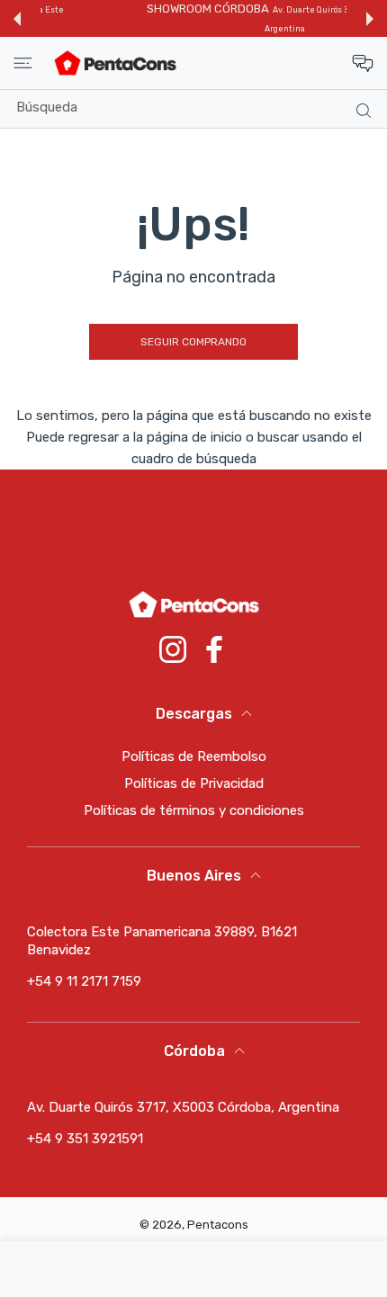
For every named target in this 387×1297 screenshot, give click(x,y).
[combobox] (200, 107)
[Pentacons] (115, 63)
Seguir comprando (193, 341)
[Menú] (22, 63)
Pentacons (217, 1224)
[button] (17, 19)
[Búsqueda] (359, 110)
